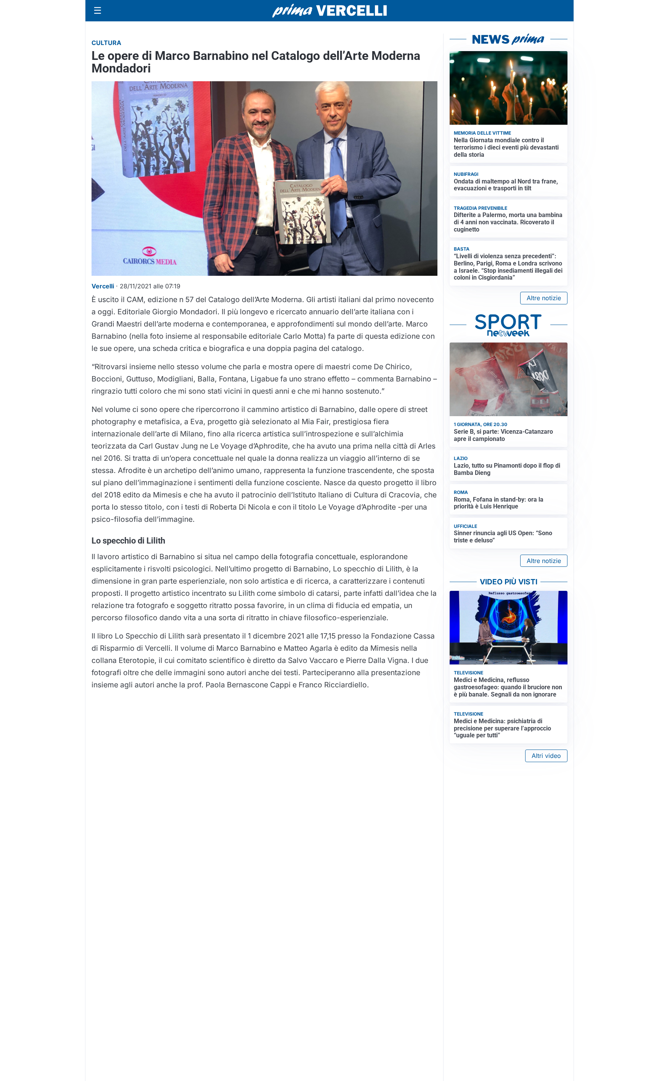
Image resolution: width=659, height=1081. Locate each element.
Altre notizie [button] (544, 298)
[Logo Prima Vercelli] (329, 11)
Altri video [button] (546, 755)
